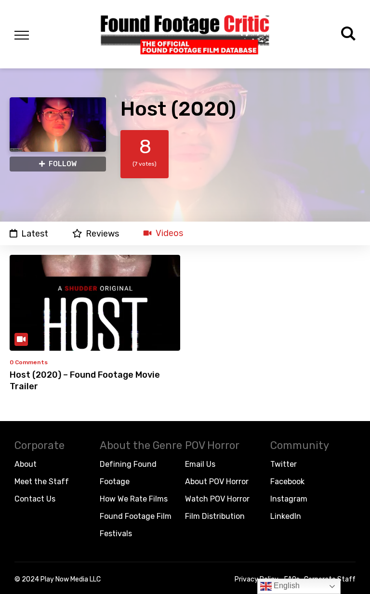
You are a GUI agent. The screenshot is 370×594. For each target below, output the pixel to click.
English (286, 585)
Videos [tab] (169, 233)
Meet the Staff (41, 481)
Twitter (283, 464)
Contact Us (34, 498)
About (25, 464)
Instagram (288, 498)
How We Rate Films (134, 498)
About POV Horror (217, 481)
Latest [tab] (34, 233)
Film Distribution (215, 516)
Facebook (287, 481)
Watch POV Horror (217, 498)
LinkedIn (285, 516)
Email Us (200, 464)
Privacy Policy (256, 579)
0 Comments (29, 362)
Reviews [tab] (102, 233)
